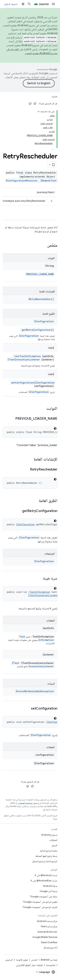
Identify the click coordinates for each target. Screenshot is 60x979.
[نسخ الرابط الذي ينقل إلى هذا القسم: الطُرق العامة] (35, 501)
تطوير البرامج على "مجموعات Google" (40, 901)
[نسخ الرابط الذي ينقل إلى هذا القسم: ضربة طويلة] (39, 579)
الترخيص (9, 959)
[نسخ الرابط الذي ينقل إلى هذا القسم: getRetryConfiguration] (19, 511)
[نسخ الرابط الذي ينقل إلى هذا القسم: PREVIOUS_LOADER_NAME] (12, 419)
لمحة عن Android (49, 959)
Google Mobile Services (44, 937)
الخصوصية (50, 965)
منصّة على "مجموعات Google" (43, 896)
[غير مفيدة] (30, 103)
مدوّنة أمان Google (48, 891)
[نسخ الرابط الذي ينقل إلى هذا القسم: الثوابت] (43, 409)
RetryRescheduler (40, 299)
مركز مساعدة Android (47, 921)
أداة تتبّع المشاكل (50, 947)
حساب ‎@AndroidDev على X (43, 880)
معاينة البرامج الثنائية (48, 850)
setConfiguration (22, 382)
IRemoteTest (48, 180)
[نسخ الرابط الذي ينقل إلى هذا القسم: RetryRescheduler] (26, 470)
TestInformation (30, 356)
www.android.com (47, 931)
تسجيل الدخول (10, 3)
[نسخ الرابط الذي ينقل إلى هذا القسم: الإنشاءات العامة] (30, 460)
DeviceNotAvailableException (35, 691)
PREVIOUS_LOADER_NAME (40, 274)
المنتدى (34, 959)
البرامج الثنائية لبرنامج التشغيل (44, 861)
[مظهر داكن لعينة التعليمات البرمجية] (55, 428)
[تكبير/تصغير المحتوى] (38, 112)
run (16, 356)
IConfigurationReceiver (22, 180)
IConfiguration (44, 321)
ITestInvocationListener (24, 359)
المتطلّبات (53, 840)
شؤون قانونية (22, 959)
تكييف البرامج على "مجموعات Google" (39, 907)
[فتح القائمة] (53, 4)
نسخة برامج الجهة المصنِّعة (46, 855)
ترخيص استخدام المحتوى (28, 803)
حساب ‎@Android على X (46, 875)
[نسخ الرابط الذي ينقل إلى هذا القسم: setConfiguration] (27, 709)
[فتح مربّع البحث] (29, 4)
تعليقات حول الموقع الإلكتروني (29, 965)
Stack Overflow (49, 942)
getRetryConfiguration (36, 329)
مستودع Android (49, 834)
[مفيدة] (35, 103)
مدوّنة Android (50, 885)
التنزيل (54, 845)
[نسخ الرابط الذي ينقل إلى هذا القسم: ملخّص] (43, 246)
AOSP (54, 96)
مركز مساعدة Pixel (49, 926)
